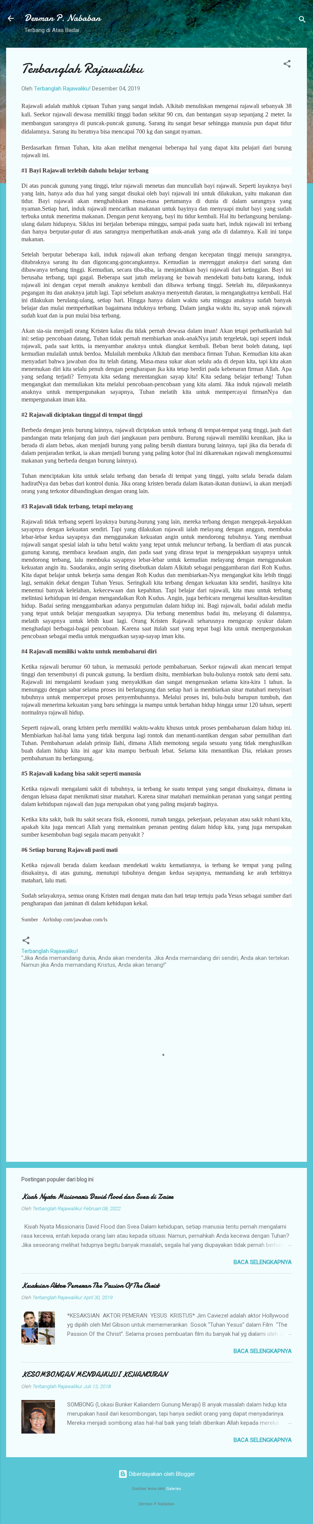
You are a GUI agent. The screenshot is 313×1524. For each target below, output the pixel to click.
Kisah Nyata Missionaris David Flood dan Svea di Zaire (97, 1196)
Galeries (173, 1488)
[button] (287, 65)
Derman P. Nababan (62, 18)
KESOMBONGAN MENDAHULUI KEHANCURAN (94, 1374)
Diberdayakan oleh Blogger (161, 1474)
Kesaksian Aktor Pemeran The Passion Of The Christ (90, 1285)
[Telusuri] (302, 20)
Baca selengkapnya (263, 1262)
